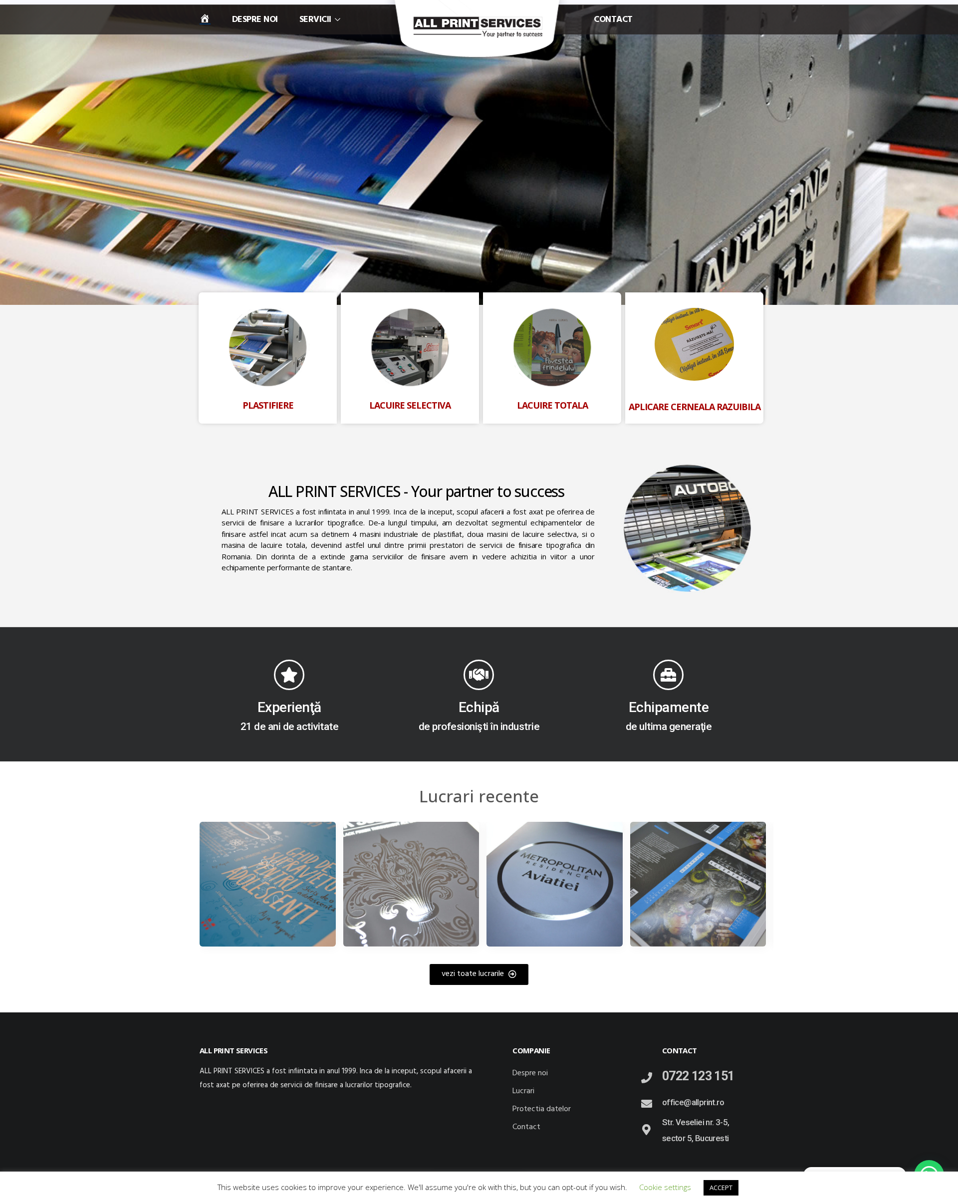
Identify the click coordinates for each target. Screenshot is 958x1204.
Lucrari (523, 1091)
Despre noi (255, 19)
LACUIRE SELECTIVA (410, 405)
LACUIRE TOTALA (552, 405)
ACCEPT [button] (721, 1187)
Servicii (315, 19)
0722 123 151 (698, 1076)
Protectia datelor (541, 1109)
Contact (613, 19)
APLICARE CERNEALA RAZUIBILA (694, 407)
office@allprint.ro (693, 1102)
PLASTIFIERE (267, 405)
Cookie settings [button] (665, 1187)
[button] (479, 974)
